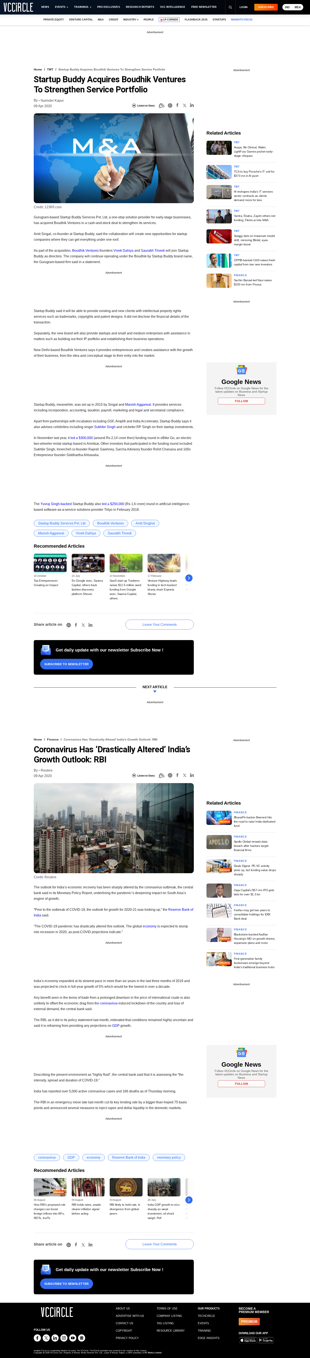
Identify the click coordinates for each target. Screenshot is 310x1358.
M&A (101, 19)
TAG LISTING (165, 1323)
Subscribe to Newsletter (66, 664)
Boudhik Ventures (85, 250)
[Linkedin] (192, 106)
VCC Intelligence (172, 6)
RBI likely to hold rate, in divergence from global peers (125, 1209)
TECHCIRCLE (206, 1315)
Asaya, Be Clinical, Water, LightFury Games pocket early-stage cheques (254, 151)
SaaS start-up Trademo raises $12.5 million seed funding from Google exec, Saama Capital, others (125, 589)
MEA (298, 7)
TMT (50, 69)
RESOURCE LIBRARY (171, 1330)
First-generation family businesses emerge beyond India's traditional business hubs (254, 963)
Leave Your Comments (160, 624)
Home (38, 69)
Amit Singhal (145, 523)
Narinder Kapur (52, 100)
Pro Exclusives (108, 6)
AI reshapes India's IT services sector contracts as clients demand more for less (253, 196)
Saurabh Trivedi (153, 250)
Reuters (47, 770)
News (45, 6)
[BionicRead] (161, 105)
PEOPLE (149, 19)
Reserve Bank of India (128, 1157)
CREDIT (113, 19)
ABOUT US (123, 1308)
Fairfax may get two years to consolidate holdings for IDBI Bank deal (252, 914)
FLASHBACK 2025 (196, 19)
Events (60, 6)
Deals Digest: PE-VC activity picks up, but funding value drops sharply (255, 870)
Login (244, 7)
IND (287, 7)
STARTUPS (219, 19)
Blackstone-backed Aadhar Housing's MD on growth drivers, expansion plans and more (254, 939)
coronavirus (108, 1003)
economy (149, 926)
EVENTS (203, 1323)
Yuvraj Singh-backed (56, 504)
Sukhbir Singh (105, 427)
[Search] (230, 7)
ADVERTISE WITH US (130, 1315)
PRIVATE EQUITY (53, 19)
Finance (240, 275)
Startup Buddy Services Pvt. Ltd (61, 523)
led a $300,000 (81, 438)
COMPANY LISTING (169, 1315)
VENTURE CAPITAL (81, 19)
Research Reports (140, 6)
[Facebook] (177, 106)
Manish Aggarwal (138, 404)
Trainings (81, 6)
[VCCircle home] (18, 7)
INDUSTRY (129, 19)
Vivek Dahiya (123, 250)
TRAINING (204, 1330)
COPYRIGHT (124, 1330)
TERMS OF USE (167, 1308)
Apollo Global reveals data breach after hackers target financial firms (251, 846)
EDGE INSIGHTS (209, 1338)
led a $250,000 (113, 504)
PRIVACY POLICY (127, 1338)
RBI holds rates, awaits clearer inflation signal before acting (86, 1209)
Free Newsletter (204, 6)
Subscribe (266, 7)
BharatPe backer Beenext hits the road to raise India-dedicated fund (254, 821)
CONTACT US (124, 1323)
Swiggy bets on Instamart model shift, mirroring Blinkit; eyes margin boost (254, 240)
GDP (116, 1025)
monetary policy (169, 1157)
